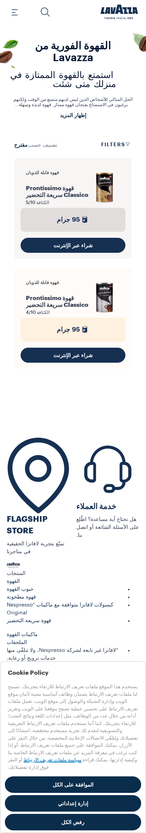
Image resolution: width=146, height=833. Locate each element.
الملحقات (17, 642)
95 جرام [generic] (68, 219)
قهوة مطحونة (21, 597)
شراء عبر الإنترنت (73, 245)
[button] (45, 12)
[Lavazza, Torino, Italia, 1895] (119, 12)
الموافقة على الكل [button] (73, 784)
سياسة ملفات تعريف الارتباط (53, 759)
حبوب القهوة (20, 589)
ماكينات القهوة (22, 634)
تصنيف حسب (42, 145)
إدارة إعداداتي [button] (73, 803)
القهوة (13, 581)
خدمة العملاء (96, 506)
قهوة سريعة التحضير (29, 620)
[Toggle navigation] (18, 12)
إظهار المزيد (73, 115)
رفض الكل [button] (73, 822)
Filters (113, 144)
